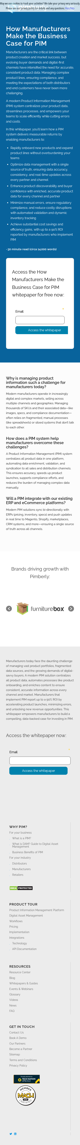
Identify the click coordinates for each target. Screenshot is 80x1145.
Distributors (19, 863)
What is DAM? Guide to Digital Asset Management (35, 845)
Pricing (13, 926)
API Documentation (24, 949)
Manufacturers (21, 869)
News (13, 1005)
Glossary (14, 994)
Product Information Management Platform (36, 910)
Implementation (19, 932)
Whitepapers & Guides (23, 983)
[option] (40, 608)
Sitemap (14, 1054)
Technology (19, 943)
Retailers (17, 874)
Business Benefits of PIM (27, 852)
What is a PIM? (21, 838)
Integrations (16, 937)
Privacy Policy (18, 1065)
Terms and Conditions (23, 1060)
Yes (67, 8)
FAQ (11, 1011)
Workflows (16, 921)
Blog (12, 977)
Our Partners (17, 1043)
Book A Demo (17, 1038)
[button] (9, 609)
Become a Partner (20, 1049)
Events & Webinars (21, 989)
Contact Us (16, 1032)
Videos (13, 999)
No (72, 8)
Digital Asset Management (26, 915)
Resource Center (19, 972)
